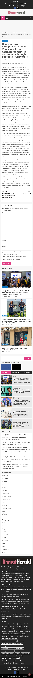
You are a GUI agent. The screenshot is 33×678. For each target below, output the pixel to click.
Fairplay (23, 633)
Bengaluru (4, 626)
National (4, 517)
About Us (7, 3)
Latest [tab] (5, 372)
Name (4, 235)
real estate (16, 658)
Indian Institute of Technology (9, 641)
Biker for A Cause (26, 192)
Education (4, 490)
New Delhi (26, 656)
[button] (6, 18)
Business (5, 40)
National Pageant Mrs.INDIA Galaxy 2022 (12, 656)
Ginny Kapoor (5, 636)
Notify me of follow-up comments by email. (14, 256)
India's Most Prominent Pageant (9, 638)
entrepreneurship (15, 633)
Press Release (6, 526)
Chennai (19, 626)
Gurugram (19, 636)
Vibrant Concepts (19, 663)
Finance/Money (6, 499)
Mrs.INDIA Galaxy (19, 651)
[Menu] (6, 18)
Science (4, 532)
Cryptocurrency (6, 628)
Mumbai (17, 653)
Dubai (21, 631)
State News (5, 540)
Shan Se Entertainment (7, 660)
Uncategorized (6, 549)
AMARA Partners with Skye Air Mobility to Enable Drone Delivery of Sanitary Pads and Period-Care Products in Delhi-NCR (16, 321)
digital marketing (25, 628)
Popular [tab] (16, 372)
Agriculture (5, 475)
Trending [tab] (27, 372)
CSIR (13, 628)
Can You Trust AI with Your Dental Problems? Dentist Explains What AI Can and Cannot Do (21, 391)
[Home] (3, 18)
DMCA (25, 3)
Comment (5, 213)
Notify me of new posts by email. (11, 259)
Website (4, 246)
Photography (5, 520)
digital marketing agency (8, 631)
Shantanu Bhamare (19, 660)
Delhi (18, 628)
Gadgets (4, 505)
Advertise (13, 3)
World (3, 552)
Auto (3, 484)
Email (4, 240)
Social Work (5, 534)
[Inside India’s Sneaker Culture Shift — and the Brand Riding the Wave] (16, 336)
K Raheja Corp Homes (7, 646)
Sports (14, 397)
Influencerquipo (6, 643)
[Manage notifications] (29, 674)
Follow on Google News (14, 5)
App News (5, 478)
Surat (11, 663)
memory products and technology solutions (12, 648)
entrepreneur (5, 633)
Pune (10, 658)
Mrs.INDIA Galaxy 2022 (7, 653)
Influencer (21, 641)
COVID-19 (25, 626)
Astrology (4, 481)
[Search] (30, 17)
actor (3, 623)
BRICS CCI (12, 626)
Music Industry (25, 653)
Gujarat (13, 636)
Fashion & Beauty (6, 496)
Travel (3, 546)
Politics (4, 523)
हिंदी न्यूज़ (22, 5)
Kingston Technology (17, 643)
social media (5, 663)
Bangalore (26, 623)
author (20, 623)
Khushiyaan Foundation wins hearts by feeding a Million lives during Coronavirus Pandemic (8, 195)
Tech (14, 409)
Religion (4, 529)
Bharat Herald (6, 63)
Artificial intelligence (12, 623)
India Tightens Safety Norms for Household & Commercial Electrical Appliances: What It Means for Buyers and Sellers (16, 459)
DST (17, 631)
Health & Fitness (16, 388)
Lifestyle (4, 514)
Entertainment (5, 493)
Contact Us (20, 3)
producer (4, 658)
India (3, 511)
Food (3, 502)
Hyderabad (26, 636)
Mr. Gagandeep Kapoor (7, 651)
